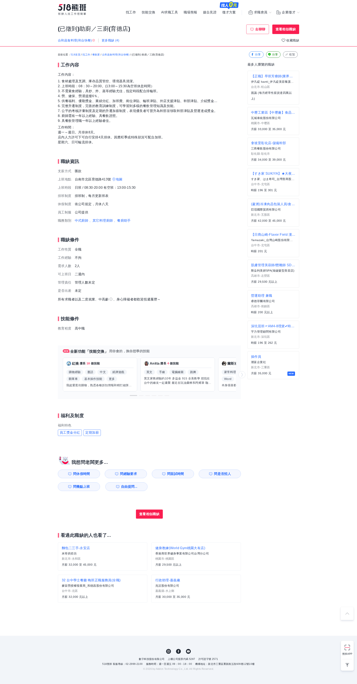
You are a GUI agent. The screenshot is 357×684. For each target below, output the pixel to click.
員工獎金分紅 (70, 432)
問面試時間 (175, 474)
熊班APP (347, 653)
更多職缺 (110, 40)
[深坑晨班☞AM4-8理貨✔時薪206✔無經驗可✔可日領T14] (273, 334)
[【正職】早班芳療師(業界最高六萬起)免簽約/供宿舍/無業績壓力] (273, 87)
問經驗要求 (128, 474)
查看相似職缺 (286, 29)
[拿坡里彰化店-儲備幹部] (273, 151)
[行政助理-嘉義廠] (196, 589)
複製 (292, 54)
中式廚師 (81, 220)
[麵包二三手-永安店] (102, 556)
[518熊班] (72, 9)
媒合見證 (210, 12)
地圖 (119, 179)
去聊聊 (260, 29)
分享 (258, 54)
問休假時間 (81, 474)
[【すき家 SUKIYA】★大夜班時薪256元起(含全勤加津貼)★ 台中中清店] (273, 182)
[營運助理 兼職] (273, 304)
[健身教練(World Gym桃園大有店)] (196, 556)
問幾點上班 (81, 486)
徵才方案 (229, 12)
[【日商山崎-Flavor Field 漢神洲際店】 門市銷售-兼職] (273, 243)
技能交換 (148, 12)
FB (178, 651)
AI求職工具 (169, 12)
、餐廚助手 (122, 220)
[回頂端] (347, 613)
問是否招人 (222, 474)
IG (168, 651)
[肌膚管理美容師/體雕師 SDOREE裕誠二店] (273, 273)
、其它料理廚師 (101, 220)
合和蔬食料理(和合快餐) (116, 54)
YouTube (188, 651)
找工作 (131, 12)
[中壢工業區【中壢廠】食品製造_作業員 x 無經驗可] (273, 121)
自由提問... (129, 486)
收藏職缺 (292, 40)
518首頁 (75, 54)
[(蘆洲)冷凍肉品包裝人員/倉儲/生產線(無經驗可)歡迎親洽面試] (273, 212)
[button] (133, 395)
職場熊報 (190, 12)
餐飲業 (96, 54)
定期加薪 (92, 432)
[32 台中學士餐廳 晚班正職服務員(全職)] (102, 589)
